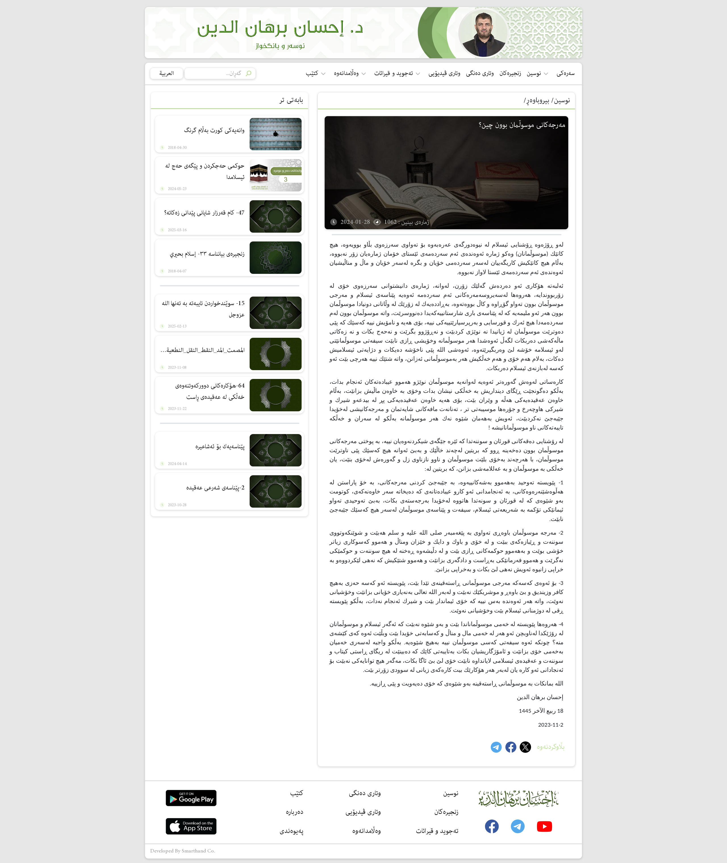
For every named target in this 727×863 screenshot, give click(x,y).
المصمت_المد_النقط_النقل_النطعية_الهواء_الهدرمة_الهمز (200, 350)
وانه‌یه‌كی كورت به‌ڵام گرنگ (213, 130)
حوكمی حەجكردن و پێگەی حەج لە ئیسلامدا (205, 171)
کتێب (312, 73)
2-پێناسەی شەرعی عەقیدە (215, 487)
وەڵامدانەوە (346, 73)
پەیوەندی (291, 831)
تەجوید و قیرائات (393, 73)
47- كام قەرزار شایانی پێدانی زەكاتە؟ (204, 212)
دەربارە (294, 812)
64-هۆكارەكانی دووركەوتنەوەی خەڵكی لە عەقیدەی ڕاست (210, 391)
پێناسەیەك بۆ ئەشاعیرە (220, 446)
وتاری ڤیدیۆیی (444, 73)
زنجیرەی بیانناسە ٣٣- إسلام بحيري (207, 254)
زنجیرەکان (510, 73)
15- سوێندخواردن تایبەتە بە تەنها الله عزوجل (203, 309)
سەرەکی (566, 73)
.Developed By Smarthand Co (182, 851)
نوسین (534, 73)
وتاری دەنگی (480, 73)
